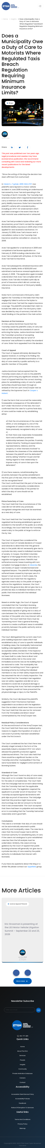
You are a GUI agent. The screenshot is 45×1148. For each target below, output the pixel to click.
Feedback (22, 1103)
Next (24, 971)
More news (20, 981)
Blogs (11, 103)
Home (5, 19)
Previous (13, 971)
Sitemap (23, 1128)
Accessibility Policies (22, 1099)
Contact (22, 1082)
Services (22, 1055)
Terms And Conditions (22, 1119)
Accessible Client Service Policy (22, 1094)
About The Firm (22, 1051)
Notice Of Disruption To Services (22, 1108)
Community (22, 1069)
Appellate (32, 866)
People (22, 1060)
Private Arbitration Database (22, 1073)
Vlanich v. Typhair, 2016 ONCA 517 (18, 184)
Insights (14, 19)
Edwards (33, 565)
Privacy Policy (22, 1124)
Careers (22, 1078)
